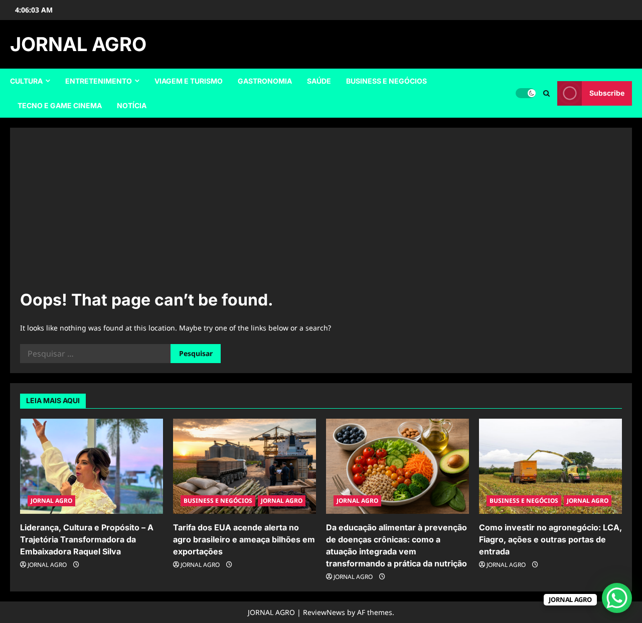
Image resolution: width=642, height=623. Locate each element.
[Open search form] (546, 93)
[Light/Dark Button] (526, 93)
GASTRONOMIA (265, 81)
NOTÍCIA (131, 105)
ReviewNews (324, 612)
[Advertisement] (321, 213)
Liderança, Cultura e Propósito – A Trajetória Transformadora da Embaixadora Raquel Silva (86, 539)
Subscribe (606, 93)
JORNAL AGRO (78, 44)
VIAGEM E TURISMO (188, 81)
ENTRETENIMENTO (98, 81)
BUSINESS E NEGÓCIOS (386, 81)
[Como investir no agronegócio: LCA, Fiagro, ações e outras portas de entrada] (550, 466)
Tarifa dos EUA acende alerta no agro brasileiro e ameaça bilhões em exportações (244, 539)
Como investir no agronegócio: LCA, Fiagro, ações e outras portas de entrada (550, 539)
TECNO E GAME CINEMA (60, 105)
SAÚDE (319, 81)
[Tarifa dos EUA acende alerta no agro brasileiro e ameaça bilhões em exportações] (244, 466)
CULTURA (26, 81)
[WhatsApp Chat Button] (617, 598)
